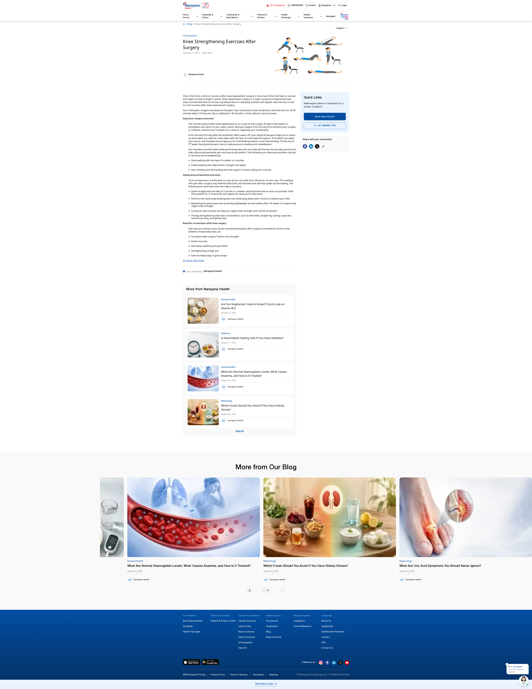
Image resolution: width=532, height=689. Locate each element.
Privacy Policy (219, 674)
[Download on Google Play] (210, 662)
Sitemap (273, 674)
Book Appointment (325, 116)
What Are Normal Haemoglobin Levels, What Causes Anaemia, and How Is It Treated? (254, 374)
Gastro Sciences (246, 637)
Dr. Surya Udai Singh (193, 260)
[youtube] (347, 663)
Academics (299, 620)
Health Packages (191, 631)
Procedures (272, 620)
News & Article (273, 637)
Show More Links (264, 684)
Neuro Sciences (246, 631)
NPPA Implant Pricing (196, 674)
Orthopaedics (190, 35)
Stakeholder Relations (332, 631)
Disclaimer (260, 674)
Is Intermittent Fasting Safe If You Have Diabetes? (252, 338)
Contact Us (327, 647)
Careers (325, 637)
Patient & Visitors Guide (223, 620)
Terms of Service (240, 674)
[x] (340, 663)
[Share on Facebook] (305, 147)
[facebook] (327, 663)
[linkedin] (334, 663)
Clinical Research (302, 626)
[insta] (321, 663)
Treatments (272, 626)
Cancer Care (244, 626)
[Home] (196, 5)
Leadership (327, 626)
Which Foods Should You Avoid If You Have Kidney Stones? (252, 407)
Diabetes (240, 560)
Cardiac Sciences (247, 620)
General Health (108, 560)
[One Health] (344, 16)
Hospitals (188, 626)
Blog (190, 24)
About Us (326, 620)
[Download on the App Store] (191, 662)
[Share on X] (317, 147)
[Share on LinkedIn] (311, 147)
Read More (166, 517)
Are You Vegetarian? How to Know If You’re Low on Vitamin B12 (253, 306)
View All (240, 431)
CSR (323, 642)
